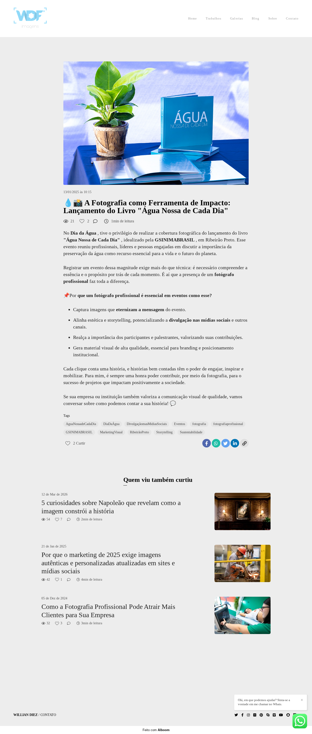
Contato (292, 18)
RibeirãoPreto (139, 432)
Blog (255, 18)
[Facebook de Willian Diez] (242, 715)
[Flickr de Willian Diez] (254, 715)
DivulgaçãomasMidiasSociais (147, 424)
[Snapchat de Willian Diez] (288, 715)
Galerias (236, 18)
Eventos (179, 424)
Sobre (272, 18)
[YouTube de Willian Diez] (281, 715)
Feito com (156, 730)
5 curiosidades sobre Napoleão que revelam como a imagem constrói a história (111, 507)
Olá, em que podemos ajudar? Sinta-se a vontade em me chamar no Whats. (264, 702)
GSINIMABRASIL (79, 432)
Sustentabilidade (191, 432)
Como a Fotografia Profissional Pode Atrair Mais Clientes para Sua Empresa (108, 611)
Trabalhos (213, 18)
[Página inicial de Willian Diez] (37, 18)
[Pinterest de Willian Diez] (261, 715)
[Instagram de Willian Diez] (248, 715)
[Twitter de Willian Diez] (236, 715)
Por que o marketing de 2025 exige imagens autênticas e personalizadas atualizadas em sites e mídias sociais (108, 563)
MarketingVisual (111, 432)
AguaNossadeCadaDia (81, 424)
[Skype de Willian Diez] (267, 715)
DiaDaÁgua (111, 424)
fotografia (199, 424)
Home (192, 18)
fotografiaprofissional (228, 424)
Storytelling (164, 432)
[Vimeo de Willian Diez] (274, 715)
